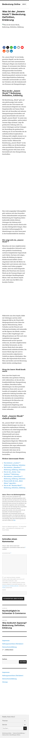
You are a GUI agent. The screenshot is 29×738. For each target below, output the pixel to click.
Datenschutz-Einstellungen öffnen (11, 735)
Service (4, 724)
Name (4, 589)
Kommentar (6, 553)
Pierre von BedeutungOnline (10, 526)
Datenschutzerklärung (10, 586)
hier (14, 520)
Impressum (6, 640)
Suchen (4, 659)
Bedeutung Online (11, 4)
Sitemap (5, 682)
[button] (4, 47)
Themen (5, 720)
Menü (24, 4)
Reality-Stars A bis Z (8, 717)
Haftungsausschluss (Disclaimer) (12, 644)
